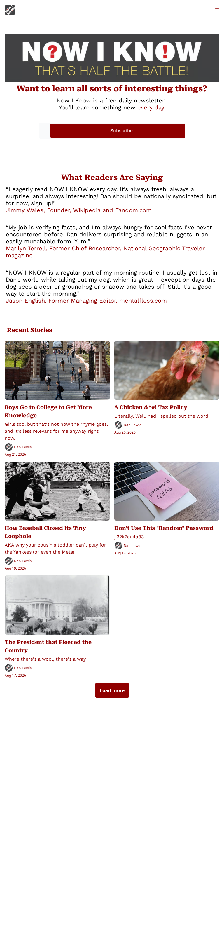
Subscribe (121, 130)
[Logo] (10, 10)
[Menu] (217, 10)
